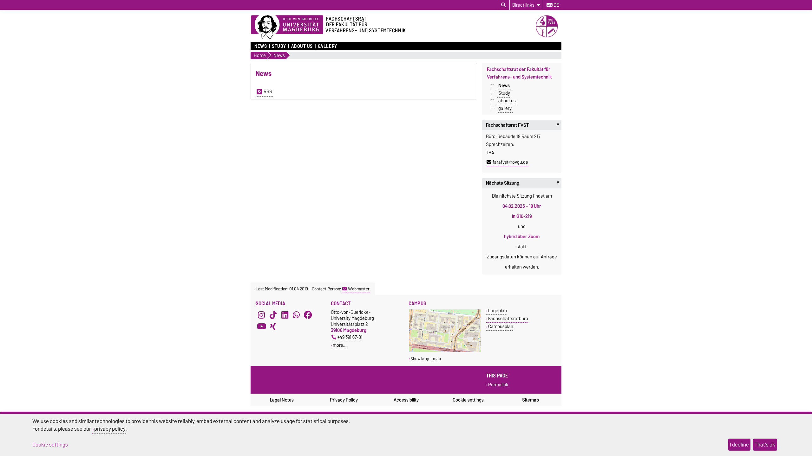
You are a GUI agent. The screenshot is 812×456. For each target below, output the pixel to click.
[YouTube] (261, 326)
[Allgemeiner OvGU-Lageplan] (445, 351)
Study (279, 46)
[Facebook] (308, 314)
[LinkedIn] (285, 314)
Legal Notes (282, 400)
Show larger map (425, 358)
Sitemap (530, 400)
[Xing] (273, 326)
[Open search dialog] (503, 5)
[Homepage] (548, 36)
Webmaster (359, 289)
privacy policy (110, 428)
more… (339, 345)
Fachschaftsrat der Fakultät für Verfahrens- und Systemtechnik (519, 73)
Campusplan (500, 326)
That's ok (765, 444)
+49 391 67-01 (350, 337)
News (260, 46)
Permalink (498, 385)
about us (302, 46)
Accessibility (406, 400)
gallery (327, 46)
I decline (739, 444)
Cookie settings (468, 400)
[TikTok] (273, 314)
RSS (268, 91)
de (556, 5)
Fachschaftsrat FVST (523, 125)
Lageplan (497, 310)
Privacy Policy (344, 400)
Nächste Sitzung (523, 183)
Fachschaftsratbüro (508, 318)
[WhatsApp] (296, 314)
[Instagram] (261, 314)
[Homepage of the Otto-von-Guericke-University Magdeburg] (287, 27)
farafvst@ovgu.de (510, 162)
